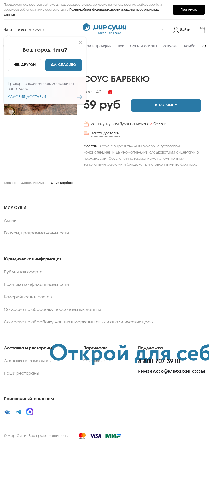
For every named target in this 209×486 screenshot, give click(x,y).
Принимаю (189, 9)
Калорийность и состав (28, 297)
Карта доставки (105, 133)
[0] (199, 30)
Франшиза (94, 361)
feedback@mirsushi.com (171, 371)
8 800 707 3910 (31, 30)
